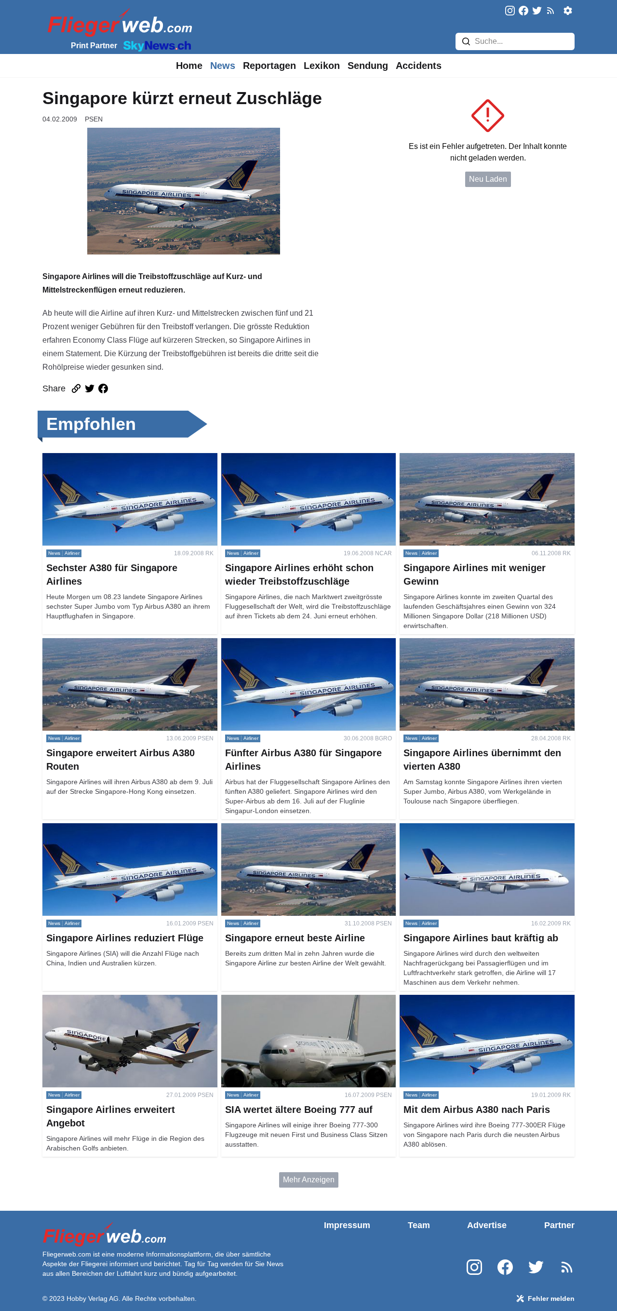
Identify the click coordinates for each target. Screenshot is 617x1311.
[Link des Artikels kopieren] (76, 388)
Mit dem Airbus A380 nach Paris (454, 1000)
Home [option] (189, 65)
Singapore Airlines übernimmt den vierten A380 (480, 644)
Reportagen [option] (269, 65)
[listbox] (189, 65)
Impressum (347, 1225)
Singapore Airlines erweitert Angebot (104, 1000)
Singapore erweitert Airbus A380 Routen (111, 644)
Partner (559, 1225)
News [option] (222, 65)
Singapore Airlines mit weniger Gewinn (466, 459)
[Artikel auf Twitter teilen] (89, 388)
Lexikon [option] (322, 65)
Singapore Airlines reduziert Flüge (100, 829)
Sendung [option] (368, 65)
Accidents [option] (419, 65)
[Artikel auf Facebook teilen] (103, 388)
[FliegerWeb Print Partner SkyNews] (155, 45)
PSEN (94, 119)
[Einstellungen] (568, 10)
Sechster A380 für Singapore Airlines (105, 459)
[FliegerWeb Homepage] (117, 22)
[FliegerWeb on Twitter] (537, 11)
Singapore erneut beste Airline (273, 829)
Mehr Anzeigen (309, 1180)
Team (419, 1225)
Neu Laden (488, 179)
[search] (466, 41)
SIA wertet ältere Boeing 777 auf (276, 1000)
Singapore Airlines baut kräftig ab (456, 829)
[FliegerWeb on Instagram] (510, 11)
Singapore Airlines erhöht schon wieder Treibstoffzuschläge (288, 464)
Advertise (487, 1225)
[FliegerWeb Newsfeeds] (550, 10)
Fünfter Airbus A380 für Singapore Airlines (292, 644)
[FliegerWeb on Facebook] (523, 11)
